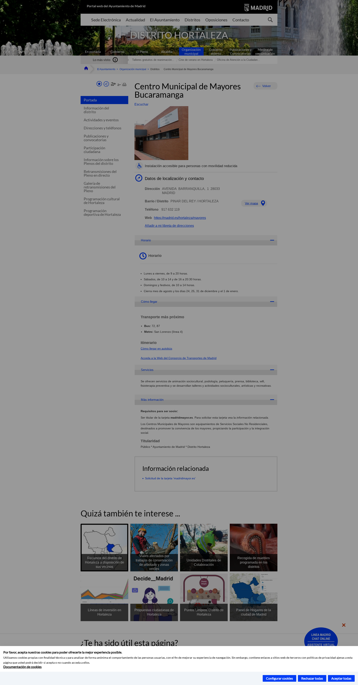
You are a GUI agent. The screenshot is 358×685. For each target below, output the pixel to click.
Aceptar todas (341, 678)
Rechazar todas (312, 678)
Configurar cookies (279, 678)
